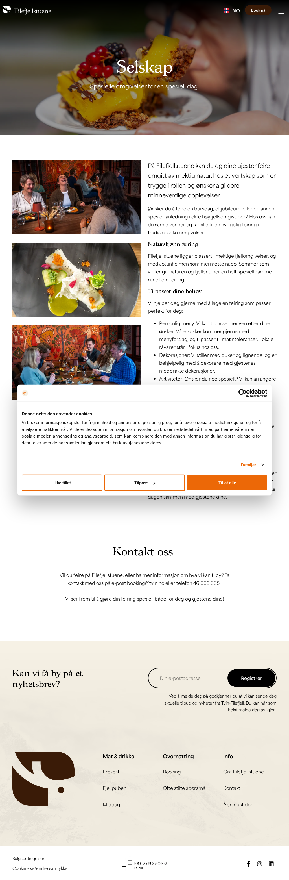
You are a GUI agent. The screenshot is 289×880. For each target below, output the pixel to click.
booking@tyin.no (145, 583)
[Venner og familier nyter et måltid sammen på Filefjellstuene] (76, 197)
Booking (172, 771)
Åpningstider (238, 804)
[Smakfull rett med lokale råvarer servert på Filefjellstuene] (76, 280)
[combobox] (232, 10)
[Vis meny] (280, 10)
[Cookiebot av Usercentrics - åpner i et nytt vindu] (242, 393)
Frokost (111, 771)
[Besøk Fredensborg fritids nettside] (144, 862)
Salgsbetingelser (28, 858)
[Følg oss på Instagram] (259, 863)
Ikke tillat (62, 482)
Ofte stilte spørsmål (185, 788)
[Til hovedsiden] (43, 778)
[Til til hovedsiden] (27, 10)
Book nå (258, 10)
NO (236, 10)
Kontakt (231, 788)
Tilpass (141, 482)
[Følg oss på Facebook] (248, 863)
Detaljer (249, 464)
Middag (111, 804)
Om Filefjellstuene (243, 771)
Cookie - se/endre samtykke (39, 868)
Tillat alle (227, 482)
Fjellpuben (114, 788)
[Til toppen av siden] (276, 867)
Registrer (251, 678)
